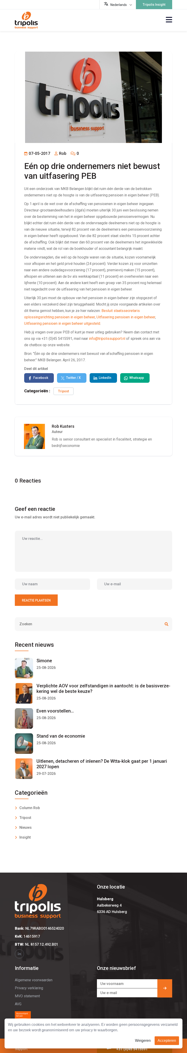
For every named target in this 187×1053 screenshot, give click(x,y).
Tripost (63, 391)
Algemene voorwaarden (33, 980)
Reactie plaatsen (36, 600)
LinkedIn (105, 378)
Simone (44, 660)
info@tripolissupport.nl (107, 338)
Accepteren (167, 1040)
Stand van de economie (60, 736)
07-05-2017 (39, 153)
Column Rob (29, 808)
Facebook (40, 378)
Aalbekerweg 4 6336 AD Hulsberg (112, 905)
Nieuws (25, 827)
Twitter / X (73, 378)
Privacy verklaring (29, 988)
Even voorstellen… (55, 711)
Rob (62, 153)
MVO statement (27, 996)
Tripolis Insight (154, 4)
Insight (25, 837)
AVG (18, 1004)
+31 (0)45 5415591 (132, 1049)
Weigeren (143, 1040)
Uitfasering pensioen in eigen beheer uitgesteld (62, 323)
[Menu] (169, 20)
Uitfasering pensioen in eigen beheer (125, 317)
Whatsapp (136, 378)
